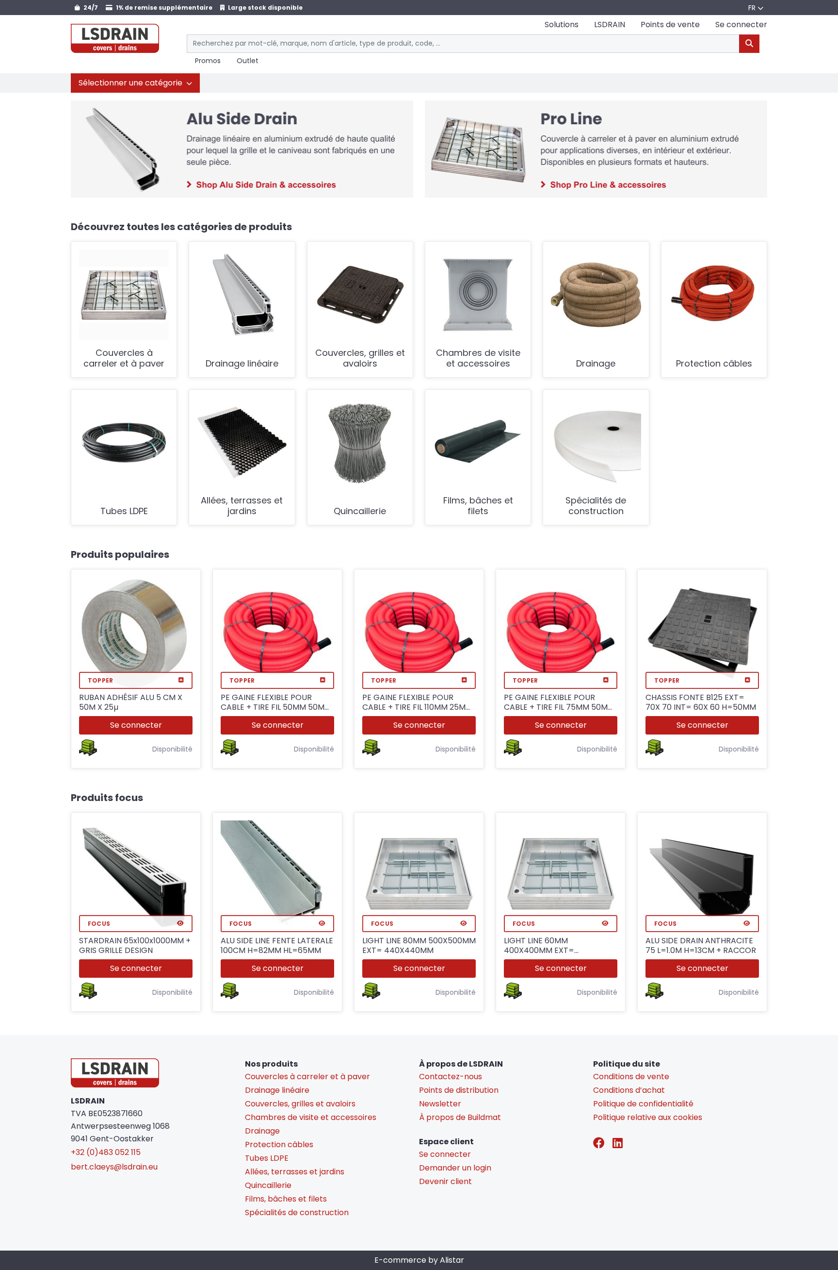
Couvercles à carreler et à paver (123, 358)
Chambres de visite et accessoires (478, 358)
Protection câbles (714, 363)
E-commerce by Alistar (419, 1260)
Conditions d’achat (629, 1090)
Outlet (247, 61)
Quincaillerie (360, 511)
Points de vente (670, 24)
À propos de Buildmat (460, 1117)
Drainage (595, 363)
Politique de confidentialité (643, 1103)
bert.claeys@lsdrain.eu (114, 1166)
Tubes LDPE (124, 511)
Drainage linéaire (242, 363)
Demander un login (455, 1167)
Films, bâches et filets (478, 506)
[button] (135, 83)
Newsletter (440, 1103)
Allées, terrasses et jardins (242, 506)
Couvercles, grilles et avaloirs (360, 358)
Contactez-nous (450, 1076)
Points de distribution (459, 1090)
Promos (208, 61)
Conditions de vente (631, 1076)
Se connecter (136, 725)
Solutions (562, 24)
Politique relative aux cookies (647, 1117)
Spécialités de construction (595, 506)
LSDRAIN (609, 24)
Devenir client (445, 1181)
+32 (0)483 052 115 (106, 1152)
